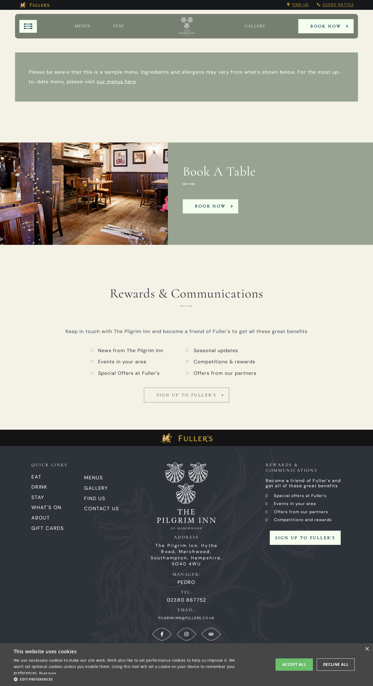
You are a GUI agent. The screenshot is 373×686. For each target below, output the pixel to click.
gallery (255, 26)
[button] (125, 679)
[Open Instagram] (186, 634)
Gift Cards (47, 528)
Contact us (101, 508)
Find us (300, 4)
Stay (118, 26)
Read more (48, 673)
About (40, 518)
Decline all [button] (335, 664)
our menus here (116, 81)
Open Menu (28, 26)
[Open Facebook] (161, 634)
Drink (39, 487)
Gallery (96, 488)
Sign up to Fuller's (186, 395)
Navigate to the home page (187, 26)
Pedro (186, 582)
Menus (82, 26)
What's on (46, 507)
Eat (36, 477)
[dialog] (186, 664)
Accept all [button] (294, 664)
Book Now (325, 26)
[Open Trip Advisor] (211, 634)
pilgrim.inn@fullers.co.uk (186, 618)
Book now (210, 206)
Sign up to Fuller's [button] (305, 538)
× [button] (367, 649)
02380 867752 (338, 4)
